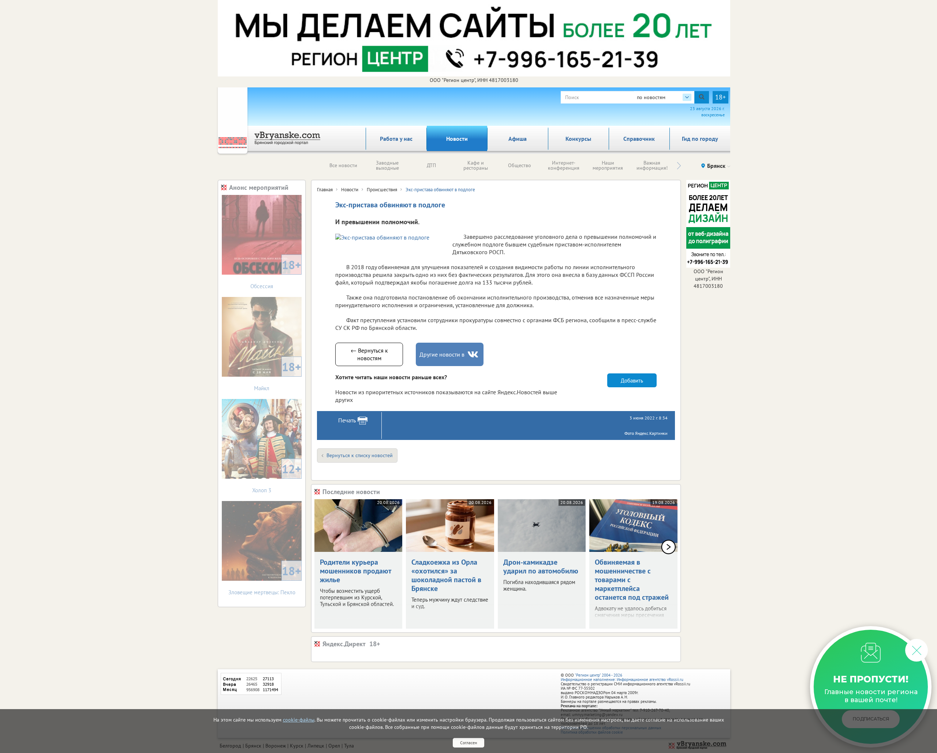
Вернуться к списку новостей (359, 455)
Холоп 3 (276, 477)
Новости (457, 138)
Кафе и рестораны (475, 165)
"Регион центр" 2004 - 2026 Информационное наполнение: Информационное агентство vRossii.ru (622, 677)
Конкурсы (578, 138)
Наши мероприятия (608, 165)
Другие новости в (441, 354)
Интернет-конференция (563, 165)
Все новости (343, 165)
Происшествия (382, 190)
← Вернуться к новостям (369, 354)
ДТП (431, 165)
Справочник (639, 138)
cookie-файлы (298, 719)
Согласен (468, 742)
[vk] (473, 354)
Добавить (632, 380)
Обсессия (275, 273)
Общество (519, 165)
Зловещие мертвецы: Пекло (265, 579)
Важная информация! (652, 165)
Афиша (517, 138)
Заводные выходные (387, 165)
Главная (325, 190)
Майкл (277, 375)
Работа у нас (396, 138)
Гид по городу (700, 138)
